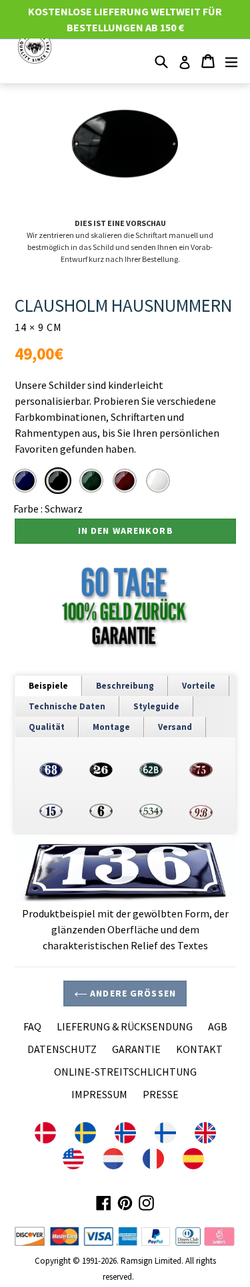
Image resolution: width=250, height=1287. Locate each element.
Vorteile (198, 685)
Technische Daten (67, 706)
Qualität (47, 727)
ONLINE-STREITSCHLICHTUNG (125, 1071)
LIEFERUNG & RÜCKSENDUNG (125, 1026)
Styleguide (156, 706)
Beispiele (48, 685)
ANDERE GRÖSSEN (131, 993)
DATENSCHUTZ (62, 1049)
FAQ (32, 1026)
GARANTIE (136, 1049)
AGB (217, 1026)
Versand (175, 727)
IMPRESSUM (99, 1094)
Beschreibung (125, 685)
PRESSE (161, 1094)
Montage (111, 727)
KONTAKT (199, 1049)
